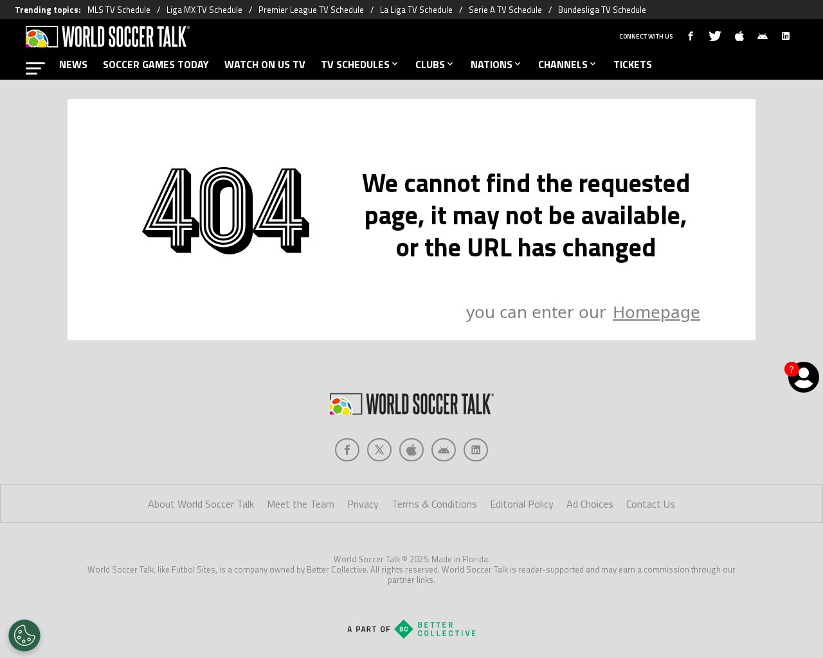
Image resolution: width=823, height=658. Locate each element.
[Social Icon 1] (379, 450)
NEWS (73, 64)
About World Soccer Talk (201, 503)
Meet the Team (300, 503)
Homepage (656, 311)
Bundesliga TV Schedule (602, 9)
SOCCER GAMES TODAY (156, 64)
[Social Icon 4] (476, 450)
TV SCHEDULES (355, 64)
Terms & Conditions (434, 503)
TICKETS (632, 64)
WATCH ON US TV (264, 64)
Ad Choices (589, 503)
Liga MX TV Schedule (204, 9)
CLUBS (430, 64)
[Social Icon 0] (347, 450)
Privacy (363, 503)
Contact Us (650, 503)
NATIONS (491, 64)
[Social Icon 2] (411, 450)
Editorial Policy (522, 503)
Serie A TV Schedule (505, 9)
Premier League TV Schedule (311, 9)
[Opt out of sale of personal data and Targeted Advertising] (24, 635)
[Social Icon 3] (443, 450)
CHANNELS (563, 64)
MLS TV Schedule (118, 9)
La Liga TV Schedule (416, 9)
